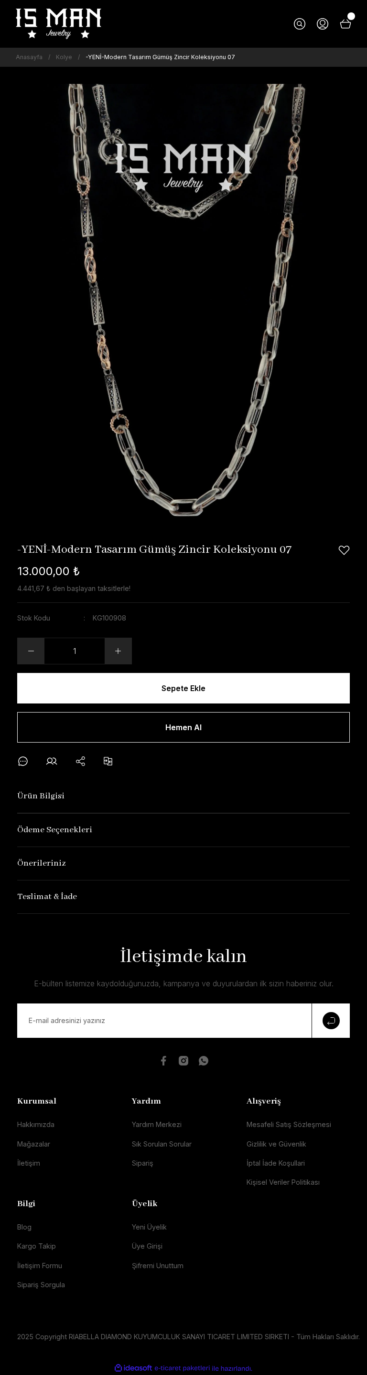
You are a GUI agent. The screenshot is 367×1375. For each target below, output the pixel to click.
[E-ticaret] (182, 1369)
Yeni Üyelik (149, 1227)
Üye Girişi (147, 1246)
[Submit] (331, 1020)
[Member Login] (322, 23)
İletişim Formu (39, 1265)
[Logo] (58, 24)
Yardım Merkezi (157, 1124)
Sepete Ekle (183, 688)
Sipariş (142, 1163)
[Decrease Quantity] (31, 651)
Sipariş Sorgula (41, 1285)
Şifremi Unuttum (158, 1265)
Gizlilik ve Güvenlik (276, 1144)
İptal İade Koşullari (276, 1163)
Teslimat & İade (47, 896)
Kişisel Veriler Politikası (283, 1182)
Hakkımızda (35, 1124)
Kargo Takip (36, 1246)
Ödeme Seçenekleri (54, 830)
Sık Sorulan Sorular (162, 1144)
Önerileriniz (41, 863)
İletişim (28, 1163)
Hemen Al (183, 727)
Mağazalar (33, 1144)
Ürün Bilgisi (41, 796)
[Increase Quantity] (118, 651)
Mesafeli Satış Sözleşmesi (289, 1124)
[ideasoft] (133, 1368)
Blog (24, 1227)
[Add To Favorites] (344, 550)
